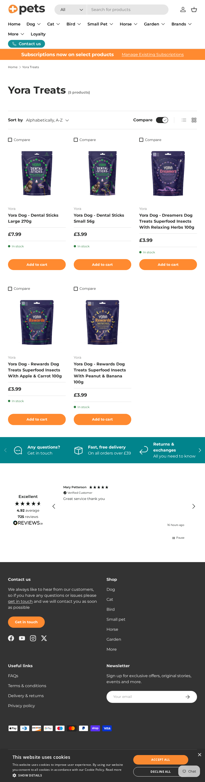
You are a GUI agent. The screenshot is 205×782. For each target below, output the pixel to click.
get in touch (20, 601)
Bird (110, 609)
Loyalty (38, 34)
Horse (112, 629)
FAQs (13, 675)
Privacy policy (21, 705)
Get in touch (26, 622)
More (111, 649)
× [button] (199, 755)
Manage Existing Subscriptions (153, 54)
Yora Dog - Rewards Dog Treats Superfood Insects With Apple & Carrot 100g (35, 370)
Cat (109, 599)
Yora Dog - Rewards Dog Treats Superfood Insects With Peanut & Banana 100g (100, 373)
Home (14, 24)
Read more (114, 770)
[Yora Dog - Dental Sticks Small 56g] (103, 173)
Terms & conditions (27, 685)
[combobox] (111, 9)
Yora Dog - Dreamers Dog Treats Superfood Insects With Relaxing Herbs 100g (166, 221)
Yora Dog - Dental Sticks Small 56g (99, 218)
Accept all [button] (160, 760)
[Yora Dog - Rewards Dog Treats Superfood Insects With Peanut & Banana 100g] (103, 322)
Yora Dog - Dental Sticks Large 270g (33, 218)
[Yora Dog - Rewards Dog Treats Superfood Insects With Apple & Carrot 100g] (37, 322)
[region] (124, 506)
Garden (113, 639)
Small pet (116, 619)
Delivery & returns (26, 695)
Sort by (15, 120)
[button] (194, 9)
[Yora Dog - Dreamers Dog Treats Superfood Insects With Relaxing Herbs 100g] (168, 173)
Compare (142, 120)
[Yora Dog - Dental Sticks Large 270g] (37, 173)
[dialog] (102, 766)
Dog (110, 589)
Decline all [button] (160, 772)
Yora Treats (30, 67)
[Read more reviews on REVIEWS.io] (28, 523)
